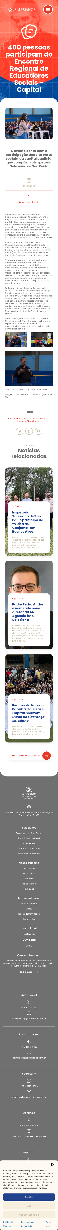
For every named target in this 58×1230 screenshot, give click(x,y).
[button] (53, 1164)
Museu (29, 908)
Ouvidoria (29, 940)
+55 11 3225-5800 (29, 1086)
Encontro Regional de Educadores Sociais (29, 418)
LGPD (29, 945)
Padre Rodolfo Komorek (29, 853)
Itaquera (21, 421)
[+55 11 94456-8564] (29, 1120)
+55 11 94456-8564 (29, 1125)
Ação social (29, 873)
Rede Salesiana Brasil (29, 838)
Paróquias (29, 889)
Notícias (29, 934)
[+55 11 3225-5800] (29, 1081)
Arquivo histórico (29, 903)
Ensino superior (29, 883)
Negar (29, 1205)
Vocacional (29, 928)
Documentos (29, 919)
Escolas (29, 878)
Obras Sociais (34, 421)
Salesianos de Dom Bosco (29, 833)
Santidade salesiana (29, 848)
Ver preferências (29, 1214)
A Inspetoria (29, 843)
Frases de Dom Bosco (29, 914)
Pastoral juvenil (29, 868)
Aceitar (29, 1197)
